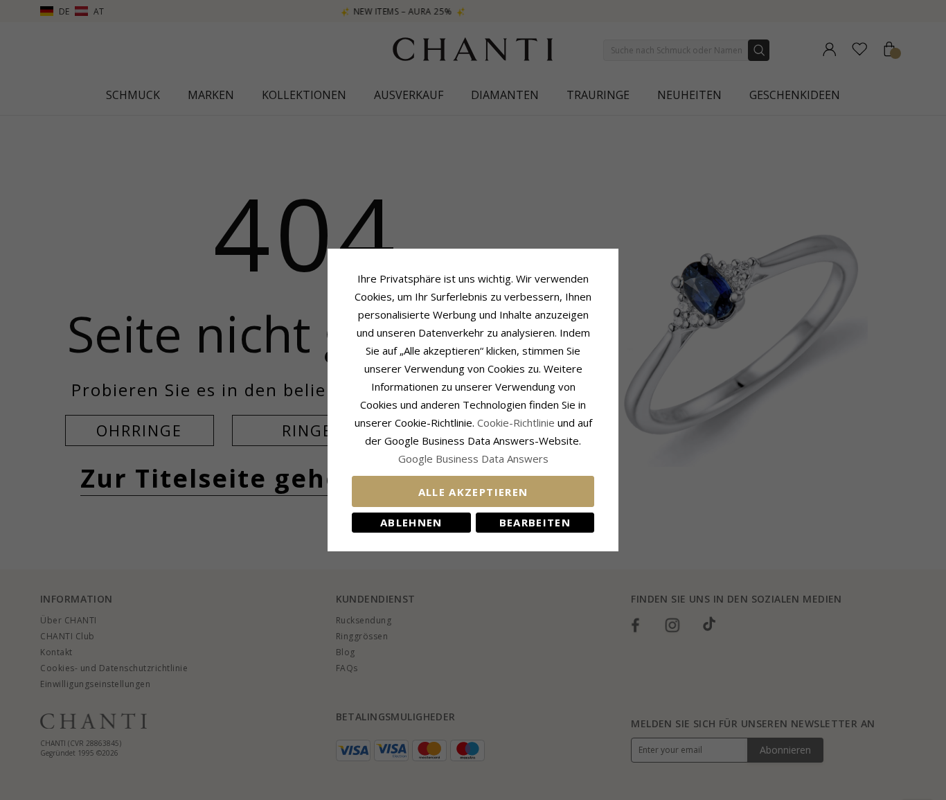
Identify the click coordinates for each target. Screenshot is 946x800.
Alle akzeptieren (473, 492)
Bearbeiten (535, 522)
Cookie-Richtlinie (516, 422)
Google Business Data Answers (473, 458)
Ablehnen (411, 522)
